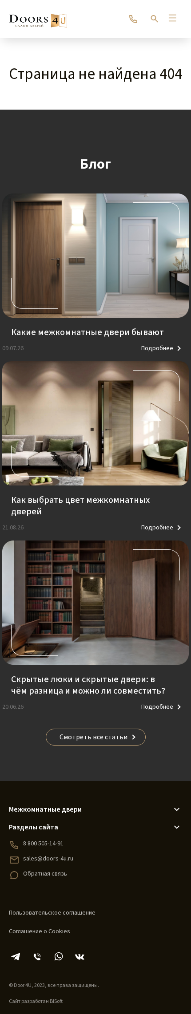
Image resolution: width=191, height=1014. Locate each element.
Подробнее (157, 348)
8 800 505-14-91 (43, 843)
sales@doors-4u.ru (48, 858)
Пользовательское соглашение (52, 913)
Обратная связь (45, 873)
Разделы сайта (33, 827)
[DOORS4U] (38, 16)
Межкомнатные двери (45, 809)
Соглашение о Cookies (39, 931)
